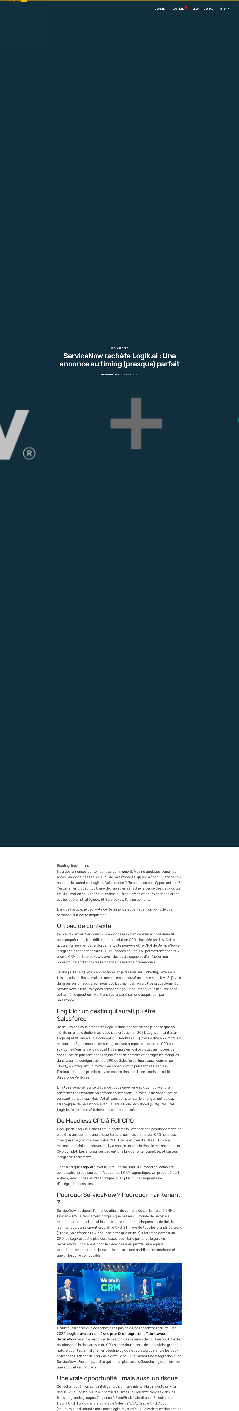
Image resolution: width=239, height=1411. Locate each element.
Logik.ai (87, 1167)
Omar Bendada (110, 374)
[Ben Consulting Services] (18, 9)
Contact (209, 9)
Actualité (117, 348)
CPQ (126, 348)
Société (160, 9)
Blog (196, 9)
